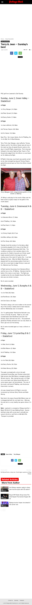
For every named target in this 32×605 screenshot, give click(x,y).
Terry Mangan (17, 454)
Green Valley (9, 454)
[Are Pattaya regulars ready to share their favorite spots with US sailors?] (5, 489)
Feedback (22, 600)
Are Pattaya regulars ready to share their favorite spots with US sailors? (19, 488)
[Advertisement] (16, 21)
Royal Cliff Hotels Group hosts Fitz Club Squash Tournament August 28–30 (20, 497)
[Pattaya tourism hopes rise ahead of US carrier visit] (5, 504)
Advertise (16, 600)
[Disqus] (16, 534)
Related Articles (10, 479)
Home (2, 39)
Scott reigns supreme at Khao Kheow (23, 473)
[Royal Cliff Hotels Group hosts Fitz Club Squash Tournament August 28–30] (5, 496)
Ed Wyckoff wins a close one (8, 472)
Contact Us (10, 600)
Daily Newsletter (5, 41)
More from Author (11, 482)
